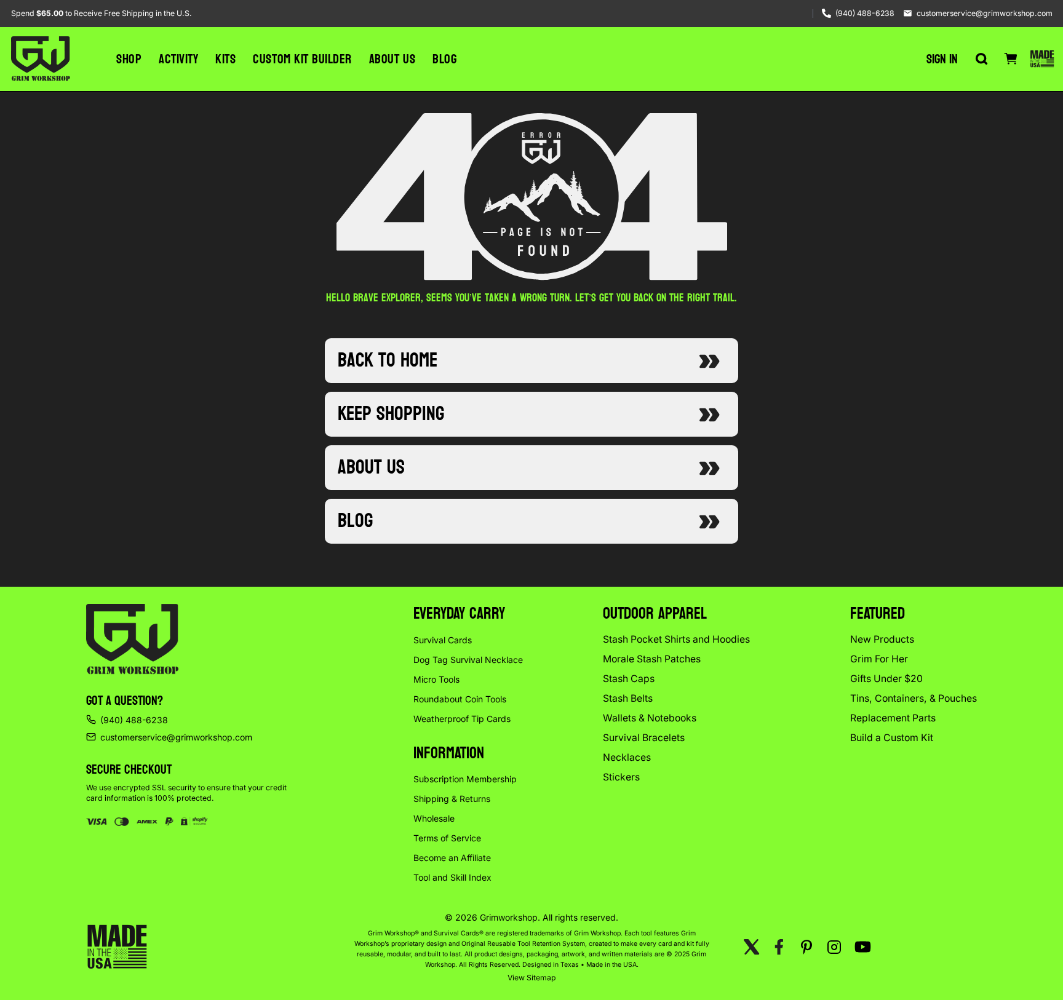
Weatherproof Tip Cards (462, 718)
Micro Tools (436, 679)
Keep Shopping (391, 414)
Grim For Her (879, 659)
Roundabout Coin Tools (459, 699)
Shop (128, 59)
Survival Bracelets (644, 738)
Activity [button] (178, 59)
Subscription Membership (465, 779)
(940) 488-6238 (864, 13)
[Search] (981, 59)
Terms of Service (447, 838)
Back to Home (387, 360)
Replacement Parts (893, 718)
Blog (444, 59)
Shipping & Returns (451, 798)
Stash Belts (628, 698)
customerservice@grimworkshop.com (985, 13)
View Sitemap (532, 977)
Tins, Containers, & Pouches (913, 698)
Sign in (942, 59)
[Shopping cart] (1010, 59)
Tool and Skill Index (452, 877)
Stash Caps (629, 679)
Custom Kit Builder (302, 59)
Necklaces (627, 757)
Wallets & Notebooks (649, 718)
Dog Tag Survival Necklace (468, 659)
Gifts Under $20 (886, 679)
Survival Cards (442, 640)
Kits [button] (225, 59)
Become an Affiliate (452, 857)
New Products (882, 639)
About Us (392, 59)
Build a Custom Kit (891, 738)
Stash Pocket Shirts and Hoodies (676, 639)
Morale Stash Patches (652, 659)
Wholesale (434, 818)
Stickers (621, 777)
